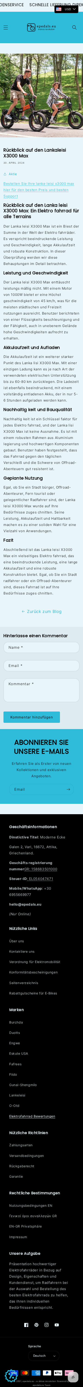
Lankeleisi (17, 1095)
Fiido (13, 1074)
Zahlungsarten (21, 1145)
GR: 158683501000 (40, 869)
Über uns (16, 941)
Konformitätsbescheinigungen (33, 972)
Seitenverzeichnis (23, 983)
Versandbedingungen (26, 1156)
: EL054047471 (40, 879)
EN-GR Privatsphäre (25, 1226)
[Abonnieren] (68, 789)
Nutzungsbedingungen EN (30, 1205)
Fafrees (15, 1064)
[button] (6, 27)
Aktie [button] (13, 174)
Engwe (14, 1043)
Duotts (14, 1033)
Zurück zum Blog (44, 611)
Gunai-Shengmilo (23, 1085)
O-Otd (14, 1106)
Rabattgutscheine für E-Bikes (33, 993)
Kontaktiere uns (22, 951)
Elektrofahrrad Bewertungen (32, 1116)
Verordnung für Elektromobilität (34, 962)
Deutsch (39, 1355)
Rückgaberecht (21, 1166)
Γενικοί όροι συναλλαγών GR (33, 1216)
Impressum (18, 1237)
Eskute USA (18, 1053)
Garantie (16, 1176)
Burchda (16, 1022)
